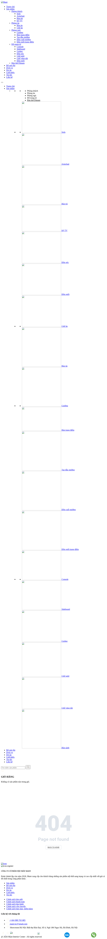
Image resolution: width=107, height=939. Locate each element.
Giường (20, 32)
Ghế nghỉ (20, 56)
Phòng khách (16, 11)
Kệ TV (20, 21)
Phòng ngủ (15, 30)
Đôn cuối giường (24, 39)
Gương (20, 51)
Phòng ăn (15, 23)
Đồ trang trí (16, 44)
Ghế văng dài (22, 58)
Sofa (18, 14)
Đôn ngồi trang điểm (25, 42)
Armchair (21, 16)
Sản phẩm (10, 9)
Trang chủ (10, 6)
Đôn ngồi (21, 61)
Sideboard (21, 49)
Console (20, 47)
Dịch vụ (9, 68)
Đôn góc (20, 54)
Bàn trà (20, 18)
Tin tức (9, 75)
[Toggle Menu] (2, 82)
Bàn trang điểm (23, 35)
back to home (53, 847)
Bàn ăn (20, 25)
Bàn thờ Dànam (18, 63)
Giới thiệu (10, 72)
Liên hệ (9, 77)
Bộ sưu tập (10, 65)
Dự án (8, 70)
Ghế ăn (20, 28)
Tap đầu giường (23, 37)
